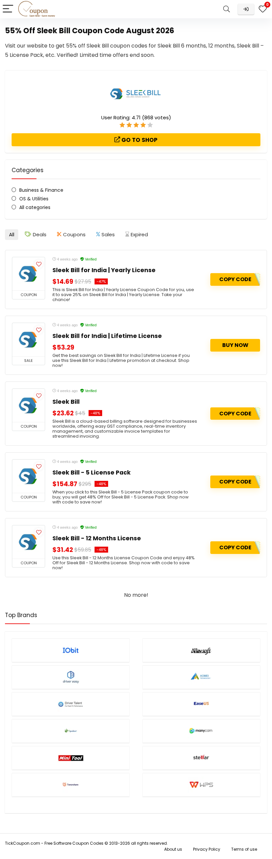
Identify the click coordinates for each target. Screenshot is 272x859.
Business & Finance (41, 190)
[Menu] (8, 9)
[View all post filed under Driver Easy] (70, 677)
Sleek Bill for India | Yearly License (104, 270)
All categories (34, 207)
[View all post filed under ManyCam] (201, 731)
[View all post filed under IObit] (70, 650)
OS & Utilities (33, 198)
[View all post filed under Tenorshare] (70, 785)
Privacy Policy (206, 849)
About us (173, 849)
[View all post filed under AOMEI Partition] (201, 677)
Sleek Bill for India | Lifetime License (107, 336)
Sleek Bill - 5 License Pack (91, 473)
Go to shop (139, 140)
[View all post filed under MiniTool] (70, 758)
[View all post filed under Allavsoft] (201, 650)
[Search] (227, 9)
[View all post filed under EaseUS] (201, 704)
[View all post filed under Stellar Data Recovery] (201, 758)
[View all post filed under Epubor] (70, 731)
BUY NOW (235, 345)
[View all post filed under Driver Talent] (70, 704)
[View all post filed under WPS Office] (201, 785)
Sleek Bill (66, 402)
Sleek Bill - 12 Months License (96, 538)
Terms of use (244, 849)
